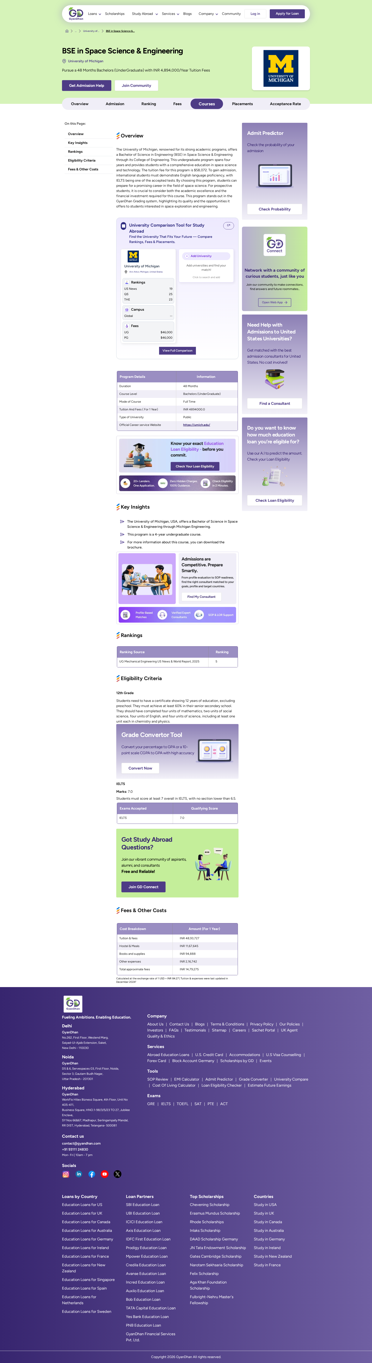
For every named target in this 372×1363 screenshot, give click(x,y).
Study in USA (265, 1204)
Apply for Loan (287, 13)
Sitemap (219, 1030)
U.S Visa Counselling (283, 1054)
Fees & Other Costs (83, 169)
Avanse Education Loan (146, 1273)
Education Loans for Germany (87, 1239)
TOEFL (182, 1103)
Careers (239, 1030)
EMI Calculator (186, 1079)
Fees (177, 103)
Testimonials (195, 1030)
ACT (224, 1103)
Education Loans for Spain (84, 1288)
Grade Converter (253, 1079)
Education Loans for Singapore (88, 1279)
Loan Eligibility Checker (222, 1085)
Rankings (75, 152)
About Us (155, 1024)
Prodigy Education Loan (146, 1247)
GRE (151, 1103)
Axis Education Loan (143, 1230)
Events (265, 1060)
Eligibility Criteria (82, 160)
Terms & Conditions (227, 1024)
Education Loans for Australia (87, 1230)
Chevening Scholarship (209, 1204)
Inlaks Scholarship (205, 1230)
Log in (255, 14)
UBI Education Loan (143, 1213)
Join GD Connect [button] (143, 887)
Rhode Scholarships (207, 1222)
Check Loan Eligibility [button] (275, 500)
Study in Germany (269, 1239)
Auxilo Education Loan (145, 1290)
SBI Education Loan (142, 1204)
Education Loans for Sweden (86, 1311)
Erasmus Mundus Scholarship (215, 1213)
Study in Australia (269, 1230)
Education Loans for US (82, 1204)
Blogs (187, 14)
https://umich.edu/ (196, 425)
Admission (115, 103)
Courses (207, 103)
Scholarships (114, 14)
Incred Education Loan (145, 1282)
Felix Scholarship (204, 1273)
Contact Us (179, 1024)
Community (231, 14)
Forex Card (156, 1060)
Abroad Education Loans (168, 1054)
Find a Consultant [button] (274, 403)
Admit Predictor (219, 1079)
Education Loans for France (85, 1256)
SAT (198, 1103)
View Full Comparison (177, 350)
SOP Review (157, 1079)
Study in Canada (268, 1222)
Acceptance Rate (285, 103)
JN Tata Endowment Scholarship (218, 1247)
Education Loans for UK (82, 1213)
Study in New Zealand (273, 1256)
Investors (155, 1030)
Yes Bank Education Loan (147, 1316)
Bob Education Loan (143, 1299)
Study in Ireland (267, 1247)
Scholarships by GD (237, 1060)
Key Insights (77, 143)
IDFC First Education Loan (148, 1239)
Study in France (267, 1265)
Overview (79, 103)
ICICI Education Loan (144, 1222)
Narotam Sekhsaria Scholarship (216, 1265)
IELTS (166, 1103)
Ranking (148, 103)
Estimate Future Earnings (269, 1085)
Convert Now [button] (140, 768)
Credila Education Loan (146, 1265)
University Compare (291, 1079)
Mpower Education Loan (147, 1256)
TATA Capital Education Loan (151, 1308)
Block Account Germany (193, 1060)
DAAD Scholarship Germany (214, 1239)
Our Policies (289, 1024)
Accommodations (244, 1054)
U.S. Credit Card (209, 1054)
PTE (211, 1103)
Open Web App (272, 302)
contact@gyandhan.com (81, 1143)
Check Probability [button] (275, 209)
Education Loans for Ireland (85, 1247)
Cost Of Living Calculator (173, 1085)
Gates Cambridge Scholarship (216, 1256)
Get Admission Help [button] (86, 85)
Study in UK (264, 1213)
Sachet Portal (263, 1030)
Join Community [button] (136, 85)
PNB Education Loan (143, 1325)
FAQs (173, 1030)
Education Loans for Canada (86, 1222)
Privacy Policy (261, 1024)
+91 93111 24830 (75, 1149)
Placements (242, 103)
